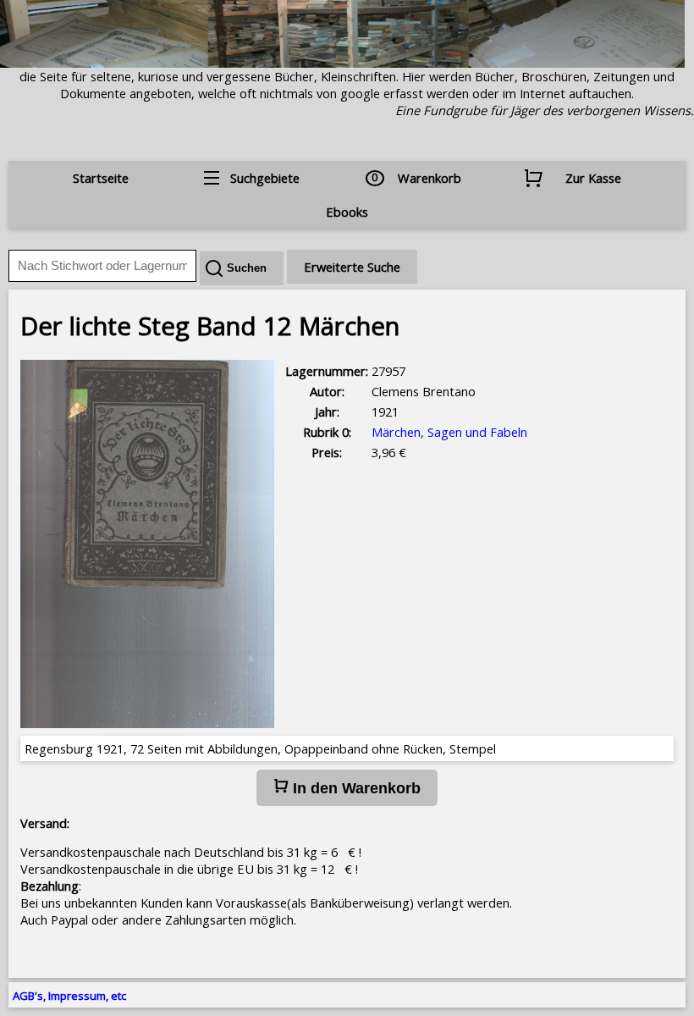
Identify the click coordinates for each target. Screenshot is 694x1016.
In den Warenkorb (355, 788)
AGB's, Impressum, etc (69, 995)
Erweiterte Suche (352, 266)
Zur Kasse (593, 177)
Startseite (101, 177)
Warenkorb (429, 177)
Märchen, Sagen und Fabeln (449, 431)
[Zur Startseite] (342, 62)
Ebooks (347, 211)
